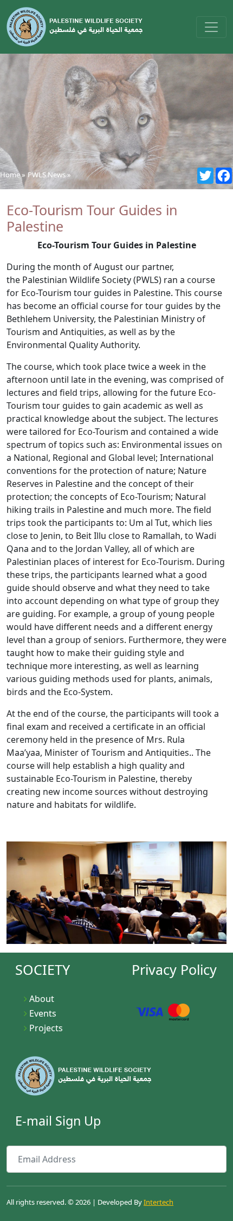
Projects (46, 1028)
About (41, 999)
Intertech (158, 1202)
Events (42, 1013)
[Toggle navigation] (211, 27)
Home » (12, 174)
